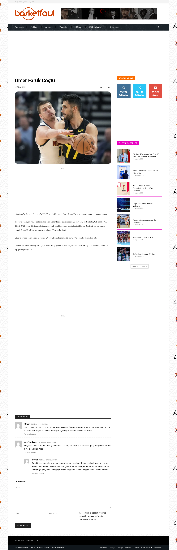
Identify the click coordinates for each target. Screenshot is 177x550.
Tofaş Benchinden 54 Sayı (144, 254)
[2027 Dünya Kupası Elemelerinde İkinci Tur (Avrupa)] (124, 188)
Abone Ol (155, 85)
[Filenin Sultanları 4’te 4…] (124, 238)
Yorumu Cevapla (30, 434)
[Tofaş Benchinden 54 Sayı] (124, 254)
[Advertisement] (88, 57)
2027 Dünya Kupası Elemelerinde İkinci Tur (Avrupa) (143, 188)
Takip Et (123, 85)
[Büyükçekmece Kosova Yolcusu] (124, 205)
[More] (97, 364)
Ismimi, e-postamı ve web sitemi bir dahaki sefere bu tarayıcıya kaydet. (93, 516)
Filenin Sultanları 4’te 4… (144, 237)
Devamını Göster (138, 266)
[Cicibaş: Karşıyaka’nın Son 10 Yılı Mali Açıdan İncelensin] (124, 156)
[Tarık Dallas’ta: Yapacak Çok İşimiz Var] (124, 172)
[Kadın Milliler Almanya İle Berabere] (124, 221)
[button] (159, 27)
